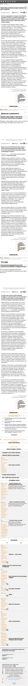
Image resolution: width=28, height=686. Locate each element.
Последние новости (14, 416)
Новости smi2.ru (14, 446)
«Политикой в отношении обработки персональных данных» (14, 678)
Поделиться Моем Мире (3, 1)
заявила (8, 154)
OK (14, 683)
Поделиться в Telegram (12, 1)
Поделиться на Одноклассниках (6, 1)
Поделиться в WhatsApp (8, 1)
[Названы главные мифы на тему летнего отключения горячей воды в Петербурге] (4, 604)
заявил (7, 218)
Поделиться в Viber (10, 1)
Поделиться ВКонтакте (1, 1)
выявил (9, 310)
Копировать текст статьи (15, 1)
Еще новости (14, 435)
